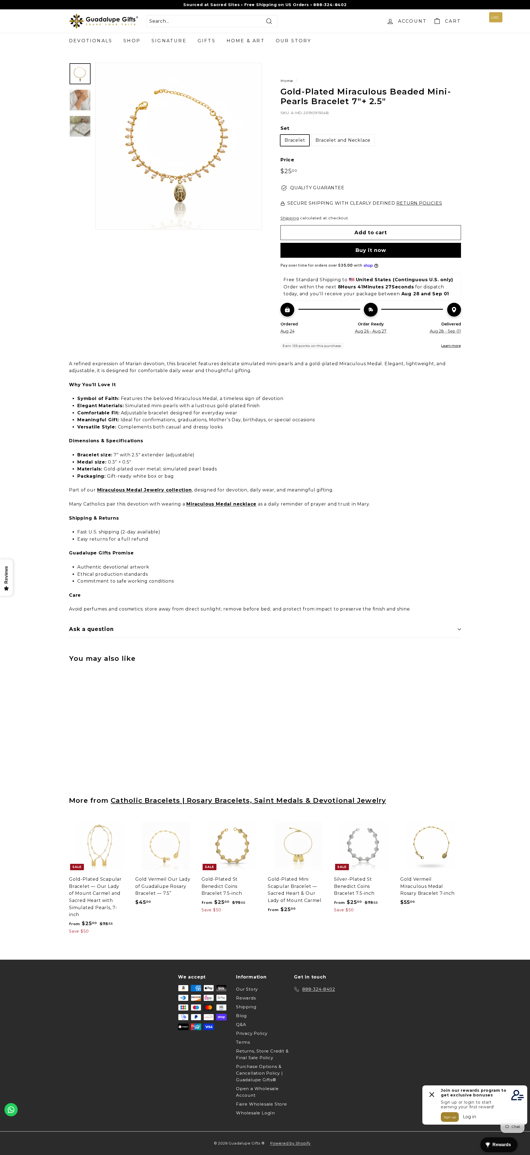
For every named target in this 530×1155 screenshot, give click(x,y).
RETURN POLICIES (419, 203)
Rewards (246, 998)
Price (287, 159)
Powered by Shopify (290, 1143)
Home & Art (246, 40)
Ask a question (91, 629)
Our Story (293, 40)
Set (284, 128)
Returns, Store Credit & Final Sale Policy (262, 1054)
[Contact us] (11, 1109)
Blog (241, 1015)
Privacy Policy (251, 1033)
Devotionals (90, 40)
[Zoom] (179, 146)
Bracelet (295, 140)
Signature (169, 40)
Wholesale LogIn (255, 1112)
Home (286, 80)
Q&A (241, 1024)
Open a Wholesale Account (257, 1092)
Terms (243, 1042)
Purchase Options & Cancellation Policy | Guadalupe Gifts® (259, 1073)
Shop (132, 40)
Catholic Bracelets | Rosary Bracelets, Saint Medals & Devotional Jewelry (248, 800)
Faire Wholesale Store (261, 1104)
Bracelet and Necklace (343, 140)
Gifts (207, 40)
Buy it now (371, 250)
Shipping (289, 218)
